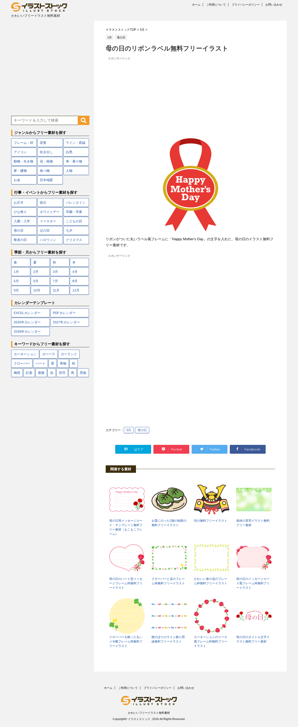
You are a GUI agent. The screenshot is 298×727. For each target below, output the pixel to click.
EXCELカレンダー (27, 313)
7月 (55, 281)
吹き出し (46, 152)
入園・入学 (22, 221)
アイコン (20, 152)
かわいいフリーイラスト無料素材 (149, 712)
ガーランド (69, 354)
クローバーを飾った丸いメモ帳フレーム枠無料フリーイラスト (125, 641)
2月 (35, 272)
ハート (40, 363)
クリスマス (74, 240)
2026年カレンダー (27, 322)
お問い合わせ (273, 4)
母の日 (142, 430)
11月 (56, 290)
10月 (36, 290)
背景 (43, 143)
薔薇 (41, 373)
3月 (55, 272)
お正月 (19, 202)
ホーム (196, 4)
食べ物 (45, 170)
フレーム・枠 (23, 143)
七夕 (69, 230)
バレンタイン (75, 202)
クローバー (22, 363)
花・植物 (46, 161)
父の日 (45, 230)
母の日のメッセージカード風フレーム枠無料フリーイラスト (253, 583)
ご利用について (216, 4)
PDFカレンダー (64, 313)
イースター (48, 221)
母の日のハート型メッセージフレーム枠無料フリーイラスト (125, 583)
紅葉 (29, 373)
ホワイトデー (49, 212)
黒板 (83, 373)
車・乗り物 (74, 161)
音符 (62, 373)
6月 (35, 281)
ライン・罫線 (75, 143)
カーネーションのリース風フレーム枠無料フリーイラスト (210, 641)
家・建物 (20, 170)
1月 (16, 272)
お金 (17, 180)
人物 (69, 170)
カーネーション (25, 354)
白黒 (69, 152)
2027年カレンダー (66, 322)
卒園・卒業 (74, 212)
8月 (75, 281)
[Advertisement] (190, 94)
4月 (75, 272)
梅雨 (17, 373)
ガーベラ (48, 354)
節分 (43, 202)
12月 (75, 290)
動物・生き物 (23, 161)
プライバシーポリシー (246, 4)
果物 (63, 363)
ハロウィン (48, 240)
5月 (128, 430)
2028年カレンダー (27, 331)
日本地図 (46, 180)
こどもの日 (74, 221)
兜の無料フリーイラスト (210, 520)
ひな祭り (20, 212)
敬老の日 (20, 240)
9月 (16, 290)
